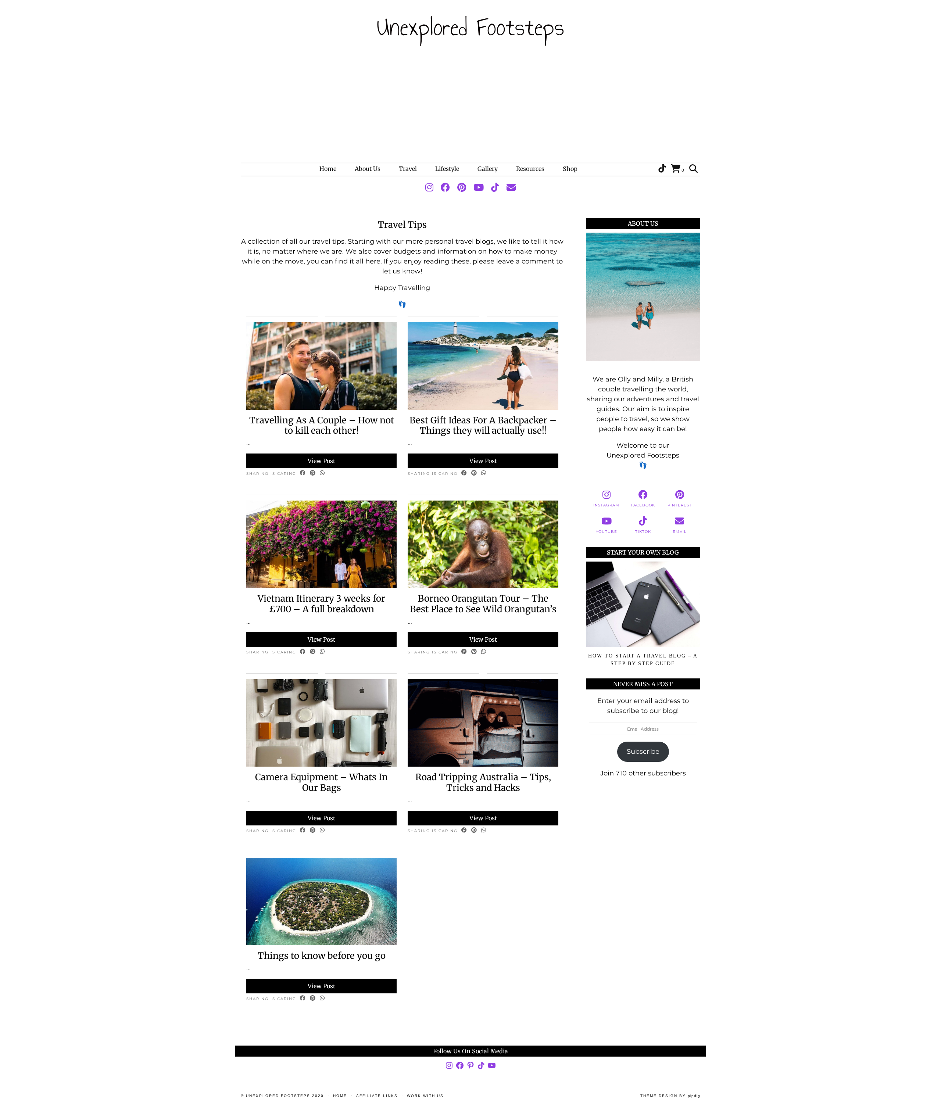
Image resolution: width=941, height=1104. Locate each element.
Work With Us (425, 1096)
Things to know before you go (322, 955)
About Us (367, 168)
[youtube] (478, 187)
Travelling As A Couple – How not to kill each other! (321, 426)
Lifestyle (447, 168)
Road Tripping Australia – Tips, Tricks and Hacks (483, 782)
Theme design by (670, 1096)
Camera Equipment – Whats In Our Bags (321, 782)
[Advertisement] (470, 106)
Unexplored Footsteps (470, 27)
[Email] (511, 187)
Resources (530, 168)
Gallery (487, 168)
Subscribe (643, 752)
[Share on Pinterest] (313, 473)
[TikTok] (662, 168)
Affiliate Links (377, 1096)
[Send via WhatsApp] (322, 473)
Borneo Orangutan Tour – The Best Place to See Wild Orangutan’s (483, 604)
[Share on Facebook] (303, 473)
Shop (570, 168)
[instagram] (429, 187)
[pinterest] (461, 187)
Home (327, 168)
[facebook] (445, 187)
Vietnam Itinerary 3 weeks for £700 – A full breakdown (321, 604)
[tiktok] (495, 187)
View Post (321, 461)
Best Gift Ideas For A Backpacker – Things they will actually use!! (483, 426)
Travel (408, 168)
